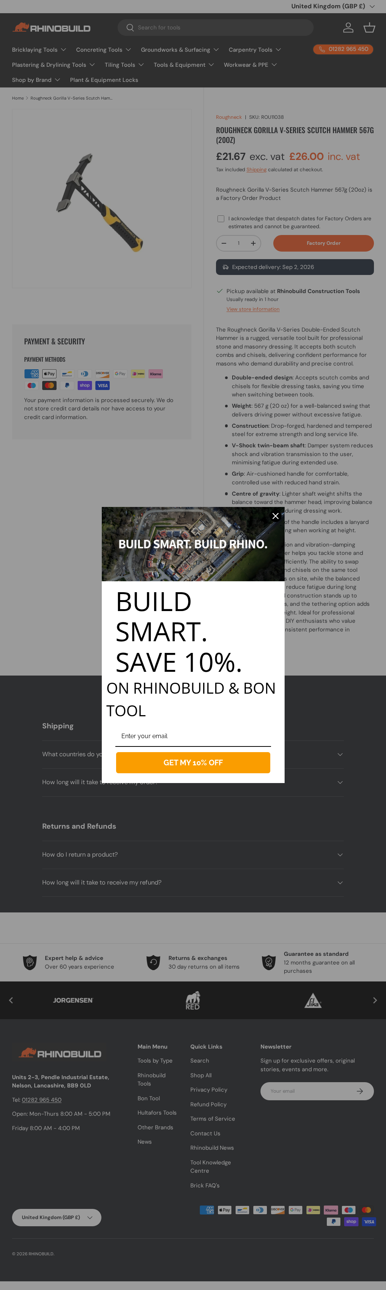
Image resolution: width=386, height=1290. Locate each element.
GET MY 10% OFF (193, 762)
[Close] (276, 516)
